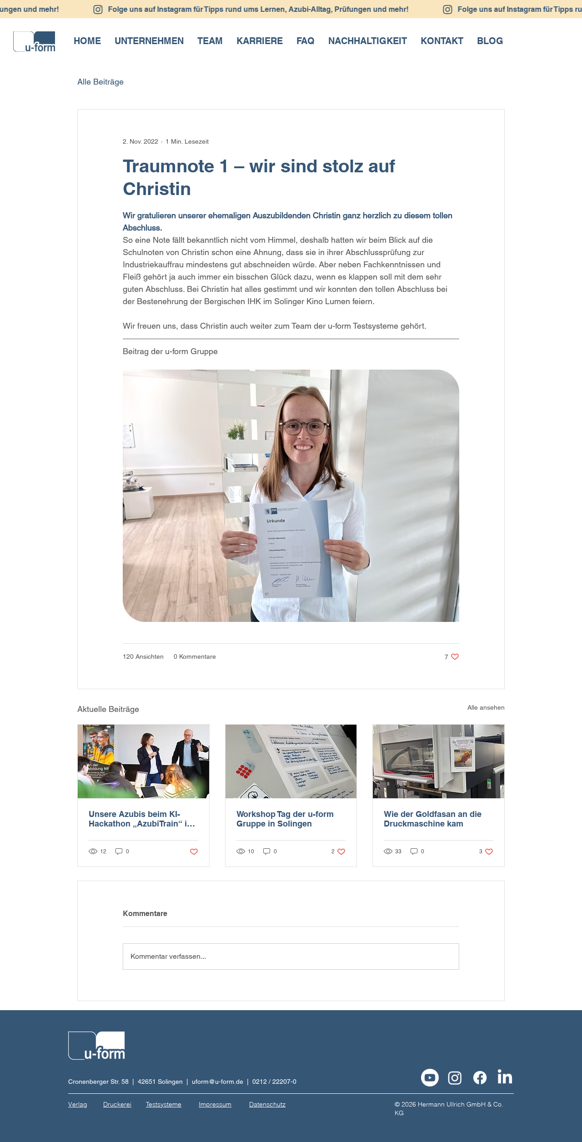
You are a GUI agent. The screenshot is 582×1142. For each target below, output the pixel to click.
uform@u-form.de (217, 1081)
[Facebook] (480, 1078)
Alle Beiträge (100, 81)
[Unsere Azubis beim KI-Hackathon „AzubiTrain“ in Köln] (143, 761)
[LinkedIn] (505, 1078)
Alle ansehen (486, 707)
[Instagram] (455, 1078)
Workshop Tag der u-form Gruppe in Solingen (285, 818)
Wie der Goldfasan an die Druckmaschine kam (433, 818)
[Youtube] (430, 1078)
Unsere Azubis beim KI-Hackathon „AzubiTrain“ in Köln (140, 818)
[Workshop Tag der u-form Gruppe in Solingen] (291, 761)
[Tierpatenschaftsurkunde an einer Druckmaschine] (438, 761)
